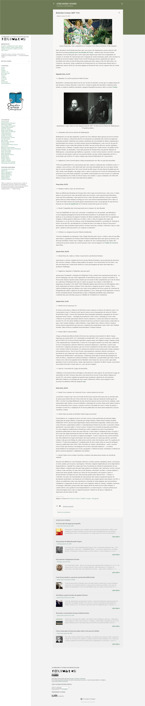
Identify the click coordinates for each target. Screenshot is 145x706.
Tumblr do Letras (110, 243)
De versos (4, 79)
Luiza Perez (4, 146)
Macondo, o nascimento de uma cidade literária (72, 613)
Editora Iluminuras (6, 172)
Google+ (88, 498)
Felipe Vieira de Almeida (8, 131)
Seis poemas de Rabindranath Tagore (69, 541)
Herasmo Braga (5, 139)
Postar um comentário (63, 512)
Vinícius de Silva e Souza (8, 161)
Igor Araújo (4, 140)
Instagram (95, 498)
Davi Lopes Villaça (6, 124)
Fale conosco (4, 50)
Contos (3, 76)
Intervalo (4, 74)
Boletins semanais (68, 506)
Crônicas (3, 77)
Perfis (3, 69)
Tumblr (115, 87)
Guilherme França (6, 136)
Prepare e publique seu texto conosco (12, 46)
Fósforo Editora (5, 176)
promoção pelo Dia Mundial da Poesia (80, 52)
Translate (65, 689)
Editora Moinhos (6, 173)
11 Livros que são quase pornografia (68, 523)
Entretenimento (5, 83)
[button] (119, 13)
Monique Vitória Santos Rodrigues (11, 149)
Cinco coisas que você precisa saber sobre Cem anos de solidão (77, 631)
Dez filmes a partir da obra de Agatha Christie (72, 595)
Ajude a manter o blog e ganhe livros (11, 47)
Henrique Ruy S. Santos (8, 137)
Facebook (71, 498)
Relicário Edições (6, 179)
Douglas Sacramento (7, 127)
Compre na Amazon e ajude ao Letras (12, 49)
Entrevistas (4, 82)
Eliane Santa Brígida (7, 130)
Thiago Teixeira (5, 159)
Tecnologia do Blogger (88, 699)
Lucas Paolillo (5, 143)
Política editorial (63, 681)
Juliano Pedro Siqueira (7, 141)
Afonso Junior (5, 121)
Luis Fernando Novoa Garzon (9, 144)
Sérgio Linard (5, 157)
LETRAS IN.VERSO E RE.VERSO (67, 3)
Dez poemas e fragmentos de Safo (67, 559)
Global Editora (5, 177)
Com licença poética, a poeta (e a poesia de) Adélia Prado (75, 577)
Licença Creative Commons (77, 678)
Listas (3, 80)
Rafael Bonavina (6, 153)
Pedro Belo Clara (6, 150)
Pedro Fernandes (6, 151)
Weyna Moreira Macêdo (8, 163)
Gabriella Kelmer (6, 133)
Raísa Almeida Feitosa (7, 154)
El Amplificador (74, 204)
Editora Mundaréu (6, 175)
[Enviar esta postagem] (60, 506)
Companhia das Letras (7, 169)
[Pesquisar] (122, 4)
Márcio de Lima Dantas (7, 147)
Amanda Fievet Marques (8, 123)
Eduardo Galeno (5, 129)
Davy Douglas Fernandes (8, 126)
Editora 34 (4, 170)
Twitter (77, 498)
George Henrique (6, 134)
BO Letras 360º (5, 73)
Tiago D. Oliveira (6, 160)
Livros (3, 67)
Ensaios (3, 70)
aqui (84, 381)
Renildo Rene (5, 156)
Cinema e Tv (4, 72)
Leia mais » (116, 537)
